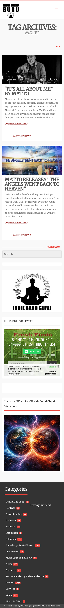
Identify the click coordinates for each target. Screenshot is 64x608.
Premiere (11, 570)
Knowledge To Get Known (20, 545)
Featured (10, 526)
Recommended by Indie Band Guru (25, 576)
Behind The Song (15, 501)
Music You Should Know (19, 557)
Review (53, 79)
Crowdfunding (14, 514)
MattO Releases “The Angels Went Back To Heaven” (32, 184)
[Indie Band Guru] (32, 9)
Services (10, 588)
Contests (10, 508)
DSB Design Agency (29, 606)
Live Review (12, 551)
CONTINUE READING (16, 123)
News (9, 564)
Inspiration (12, 532)
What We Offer (13, 601)
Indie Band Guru (53, 606)
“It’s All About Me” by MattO (29, 91)
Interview (11, 539)
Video (9, 595)
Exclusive (11, 520)
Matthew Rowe (22, 135)
